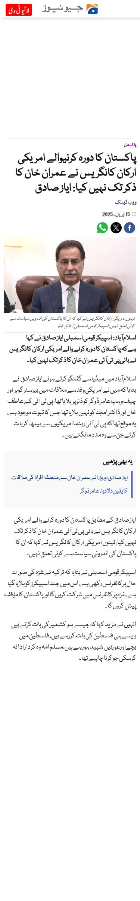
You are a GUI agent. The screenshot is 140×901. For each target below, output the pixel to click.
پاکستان (130, 145)
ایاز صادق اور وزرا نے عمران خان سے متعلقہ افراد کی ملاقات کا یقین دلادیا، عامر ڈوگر (69, 484)
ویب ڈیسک (125, 202)
